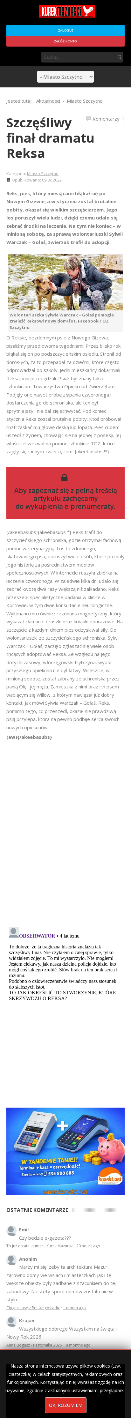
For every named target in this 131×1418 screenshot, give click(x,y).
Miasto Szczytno (43, 173)
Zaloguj (65, 30)
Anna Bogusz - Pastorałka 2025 (34, 1345)
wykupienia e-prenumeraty (69, 506)
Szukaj (119, 57)
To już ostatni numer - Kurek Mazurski (39, 1246)
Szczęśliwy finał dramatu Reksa (50, 138)
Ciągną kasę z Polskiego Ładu (33, 1307)
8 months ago (78, 1345)
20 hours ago (88, 1246)
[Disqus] (65, 830)
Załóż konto (65, 41)
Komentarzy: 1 (109, 118)
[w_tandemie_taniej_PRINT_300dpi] (65, 1150)
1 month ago (74, 1307)
